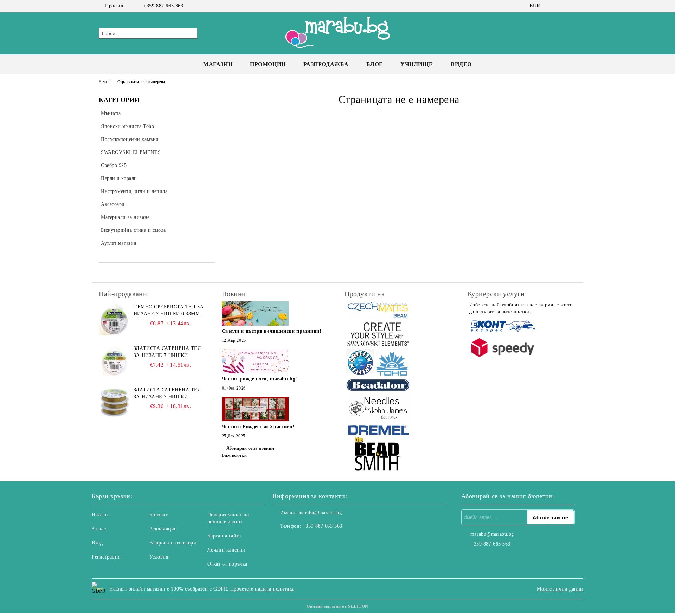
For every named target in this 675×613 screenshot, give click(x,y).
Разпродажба (326, 64)
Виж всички (234, 455)
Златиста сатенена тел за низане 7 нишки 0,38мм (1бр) (167, 352)
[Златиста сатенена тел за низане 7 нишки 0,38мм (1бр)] (114, 361)
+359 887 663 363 (163, 5)
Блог (374, 64)
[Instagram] (562, 6)
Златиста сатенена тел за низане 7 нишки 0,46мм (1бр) (167, 393)
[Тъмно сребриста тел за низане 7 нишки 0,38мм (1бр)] (114, 319)
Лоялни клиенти (226, 550)
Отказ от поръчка (227, 564)
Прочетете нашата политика (262, 589)
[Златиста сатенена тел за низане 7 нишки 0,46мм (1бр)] (114, 402)
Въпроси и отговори (172, 543)
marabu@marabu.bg (320, 512)
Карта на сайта (224, 536)
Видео (461, 64)
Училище (416, 64)
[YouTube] (572, 6)
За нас (99, 529)
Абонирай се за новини (250, 448)
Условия (158, 557)
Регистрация (106, 557)
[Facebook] (551, 6)
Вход (97, 543)
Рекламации (163, 529)
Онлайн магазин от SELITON (337, 606)
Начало (104, 82)
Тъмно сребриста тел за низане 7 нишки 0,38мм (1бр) (169, 311)
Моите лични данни (560, 589)
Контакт (158, 514)
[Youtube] (308, 540)
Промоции (267, 64)
